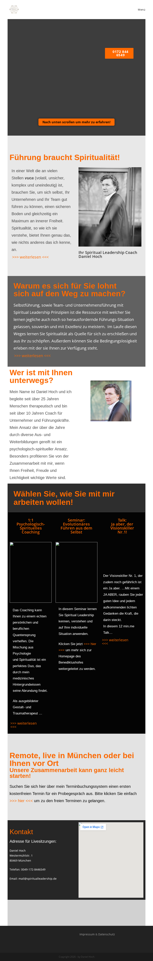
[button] (76, 122)
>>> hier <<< (21, 801)
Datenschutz (106, 934)
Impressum (87, 934)
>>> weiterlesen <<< (30, 257)
